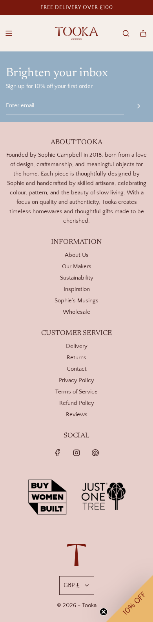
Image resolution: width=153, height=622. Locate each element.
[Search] (126, 33)
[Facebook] (57, 452)
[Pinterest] (95, 452)
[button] (129, 598)
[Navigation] (8, 33)
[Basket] (143, 33)
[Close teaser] (103, 612)
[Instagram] (76, 452)
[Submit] (138, 106)
